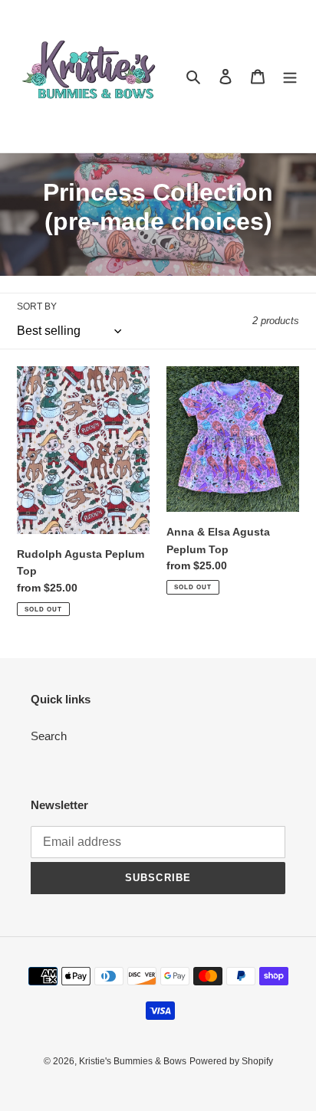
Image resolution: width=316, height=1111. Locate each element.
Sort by (37, 306)
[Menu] (290, 76)
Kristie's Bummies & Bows (132, 1061)
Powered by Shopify (231, 1061)
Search (49, 735)
